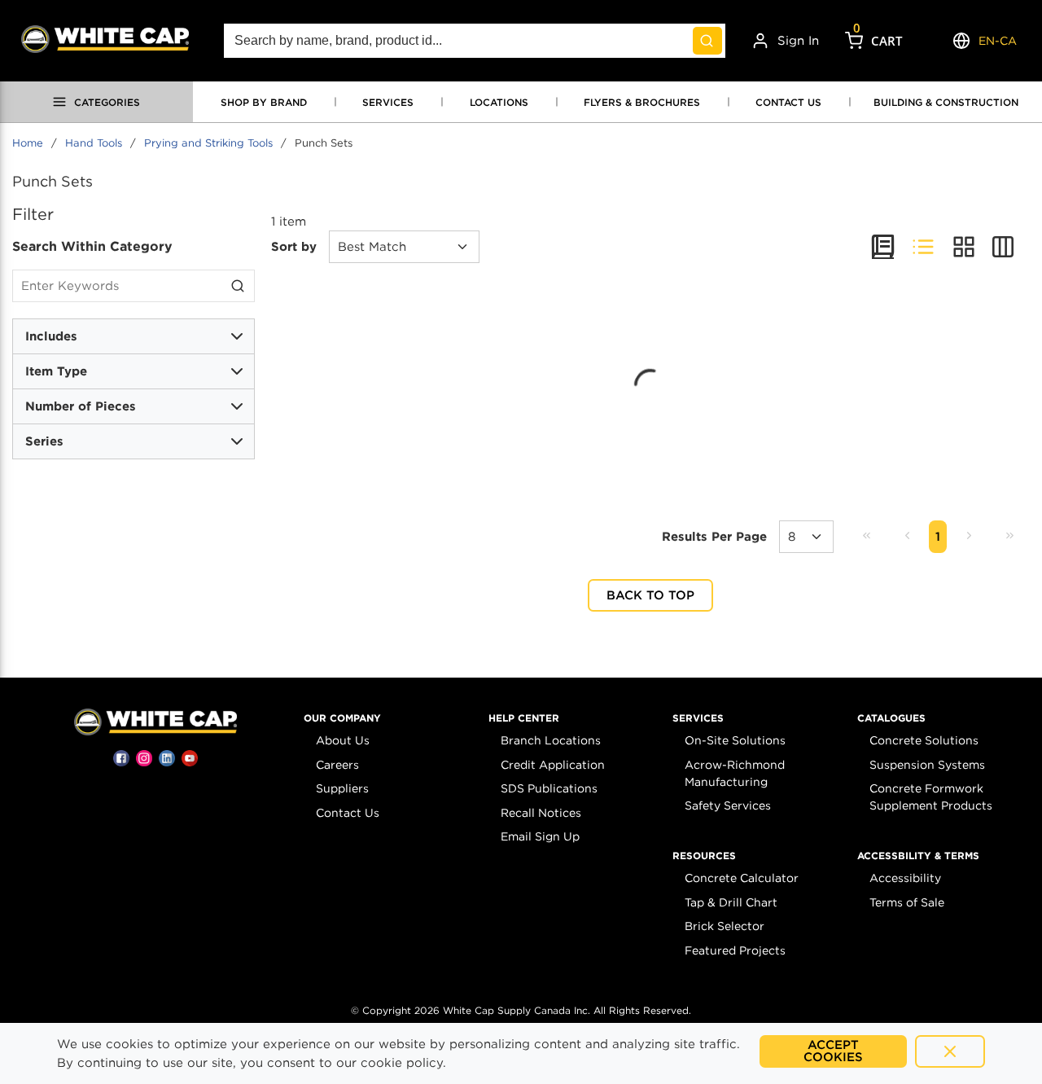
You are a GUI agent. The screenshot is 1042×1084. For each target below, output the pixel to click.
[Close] (950, 1051)
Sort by (294, 246)
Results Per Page (714, 536)
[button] (342, 718)
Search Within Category (92, 246)
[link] (866, 536)
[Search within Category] (238, 286)
